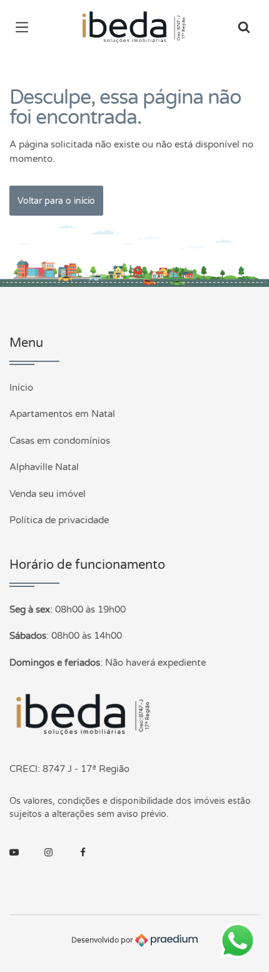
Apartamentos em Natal (62, 413)
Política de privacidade (59, 520)
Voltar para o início (56, 201)
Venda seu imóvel (47, 493)
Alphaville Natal (44, 467)
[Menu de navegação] (25, 28)
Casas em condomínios (59, 440)
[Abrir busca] (243, 28)
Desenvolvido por (103, 940)
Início (21, 387)
